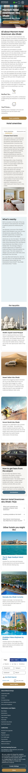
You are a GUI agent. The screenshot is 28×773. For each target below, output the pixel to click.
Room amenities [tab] (8, 131)
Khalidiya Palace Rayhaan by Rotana (13, 638)
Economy (21, 664)
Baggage (3, 732)
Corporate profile (5, 693)
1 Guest (15, 664)
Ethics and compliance (6, 704)
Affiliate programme (6, 741)
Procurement (4, 739)
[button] (15, 2)
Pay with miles (20, 680)
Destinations (4, 713)
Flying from (7, 668)
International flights (6, 715)
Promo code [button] (5, 680)
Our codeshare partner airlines (8, 702)
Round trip (7, 664)
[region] (14, 762)
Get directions (14, 492)
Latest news (4, 695)
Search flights (14, 684)
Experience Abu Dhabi (6, 722)
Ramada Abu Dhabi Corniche (13, 597)
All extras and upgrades (7, 730)
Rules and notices (5, 743)
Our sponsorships (5, 700)
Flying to (18, 668)
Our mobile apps (5, 737)
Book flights (4, 711)
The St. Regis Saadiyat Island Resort (13, 558)
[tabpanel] (14, 172)
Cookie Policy (8, 759)
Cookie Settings (14, 766)
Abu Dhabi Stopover (6, 724)
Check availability (14, 22)
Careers (3, 698)
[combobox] (7, 664)
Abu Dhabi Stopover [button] (11, 677)
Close (14, 770)
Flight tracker (4, 717)
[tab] (5, 660)
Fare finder (3, 719)
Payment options (5, 735)
